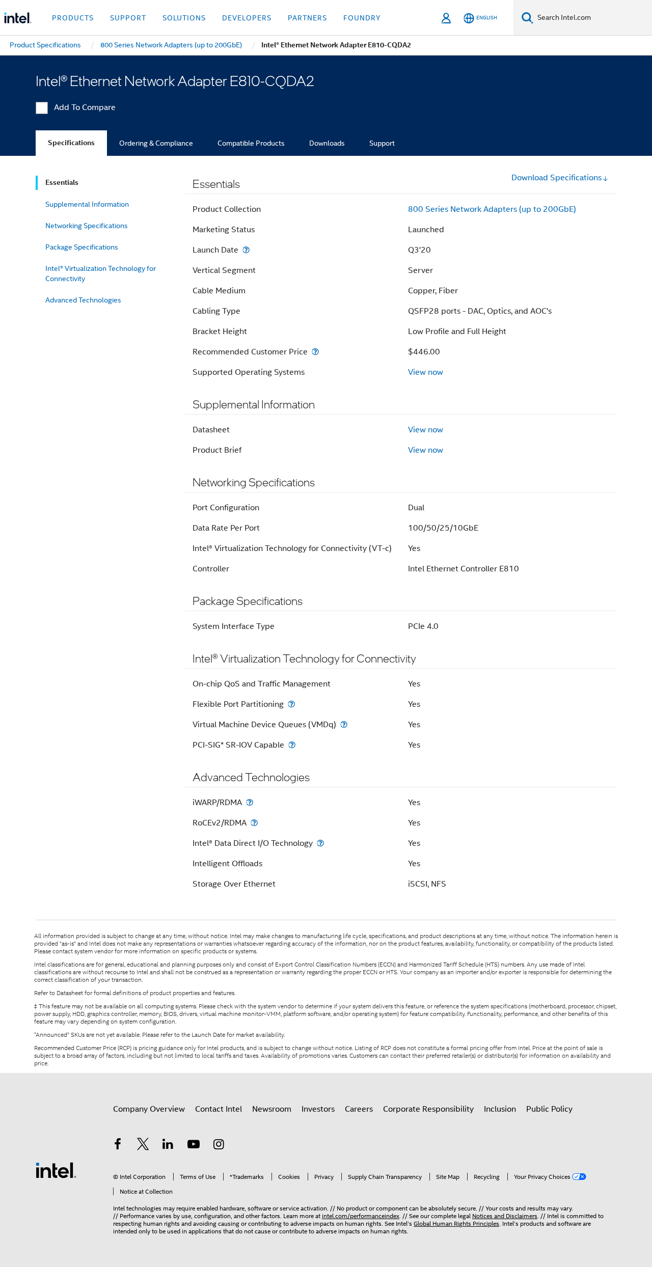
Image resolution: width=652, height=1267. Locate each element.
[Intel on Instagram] (218, 1146)
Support (382, 143)
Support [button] (128, 17)
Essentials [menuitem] (61, 182)
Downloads (327, 143)
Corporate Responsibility (428, 1109)
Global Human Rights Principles (456, 1223)
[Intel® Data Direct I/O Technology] (320, 843)
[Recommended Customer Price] (315, 351)
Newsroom (271, 1109)
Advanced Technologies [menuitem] (83, 300)
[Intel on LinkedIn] (168, 1146)
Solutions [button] (184, 17)
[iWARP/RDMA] (249, 802)
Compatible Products (251, 143)
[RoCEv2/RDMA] (254, 822)
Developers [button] (246, 17)
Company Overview (149, 1109)
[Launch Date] (246, 249)
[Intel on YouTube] (193, 1146)
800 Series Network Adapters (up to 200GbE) (492, 209)
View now (425, 372)
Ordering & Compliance (156, 143)
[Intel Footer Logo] (56, 1170)
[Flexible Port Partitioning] (291, 704)
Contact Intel (218, 1109)
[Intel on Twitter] (143, 1146)
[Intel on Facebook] (117, 1146)
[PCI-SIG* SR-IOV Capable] (291, 744)
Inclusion (500, 1109)
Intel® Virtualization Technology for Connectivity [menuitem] (100, 273)
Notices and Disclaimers (504, 1216)
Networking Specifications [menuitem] (86, 225)
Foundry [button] (362, 17)
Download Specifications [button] (556, 178)
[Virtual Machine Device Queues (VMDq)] (343, 724)
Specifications (71, 143)
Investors (318, 1109)
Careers (359, 1109)
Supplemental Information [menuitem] (87, 204)
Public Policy (549, 1109)
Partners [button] (307, 17)
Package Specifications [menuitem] (81, 247)
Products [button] (73, 17)
